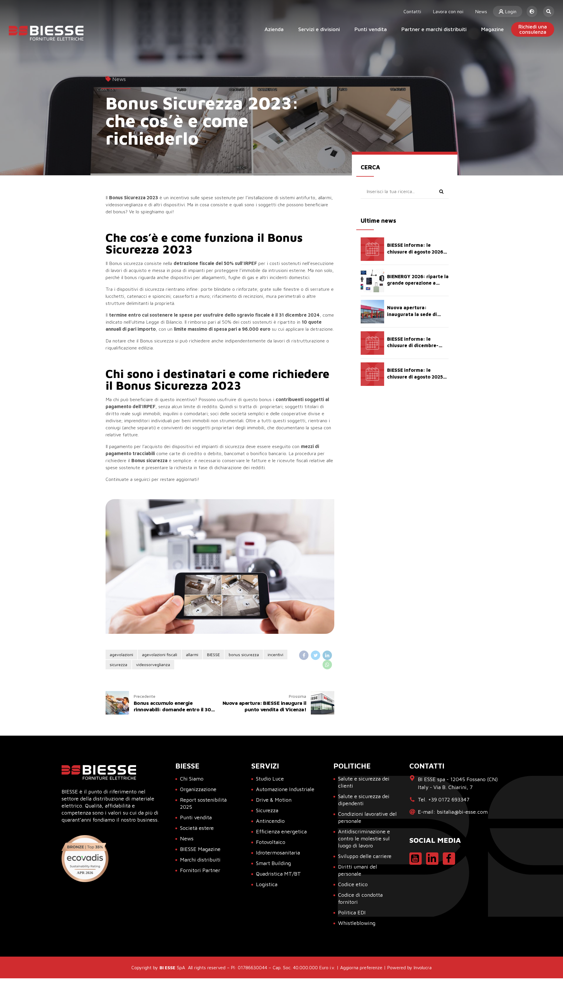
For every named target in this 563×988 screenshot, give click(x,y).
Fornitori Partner (200, 870)
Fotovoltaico (270, 842)
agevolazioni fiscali (159, 654)
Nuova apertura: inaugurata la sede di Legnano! (412, 314)
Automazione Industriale (285, 789)
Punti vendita (371, 29)
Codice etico (353, 884)
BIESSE (213, 654)
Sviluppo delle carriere (364, 856)
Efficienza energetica (281, 831)
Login (509, 11)
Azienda (274, 29)
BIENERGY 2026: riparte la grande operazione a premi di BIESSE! (418, 283)
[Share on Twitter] (315, 655)
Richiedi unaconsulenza (532, 29)
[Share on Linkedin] (327, 655)
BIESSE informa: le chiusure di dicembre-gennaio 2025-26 (412, 345)
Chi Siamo (192, 779)
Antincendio (270, 821)
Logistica (266, 884)
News (481, 11)
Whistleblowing (356, 923)
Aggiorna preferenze (361, 967)
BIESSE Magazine (200, 849)
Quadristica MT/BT (278, 874)
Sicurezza (267, 810)
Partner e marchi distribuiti (434, 29)
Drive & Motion (273, 800)
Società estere (197, 828)
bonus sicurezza (244, 654)
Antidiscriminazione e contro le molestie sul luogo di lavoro (364, 838)
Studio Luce (270, 779)
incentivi (275, 654)
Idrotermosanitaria (278, 852)
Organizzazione (198, 789)
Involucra (423, 967)
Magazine (492, 29)
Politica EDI (352, 912)
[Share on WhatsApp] (327, 664)
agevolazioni (121, 654)
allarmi (192, 654)
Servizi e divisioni (319, 29)
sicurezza (118, 664)
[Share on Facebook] (303, 655)
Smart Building (273, 863)
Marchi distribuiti (200, 860)
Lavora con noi (448, 11)
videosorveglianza (153, 664)
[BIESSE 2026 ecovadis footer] (85, 858)
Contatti (412, 11)
